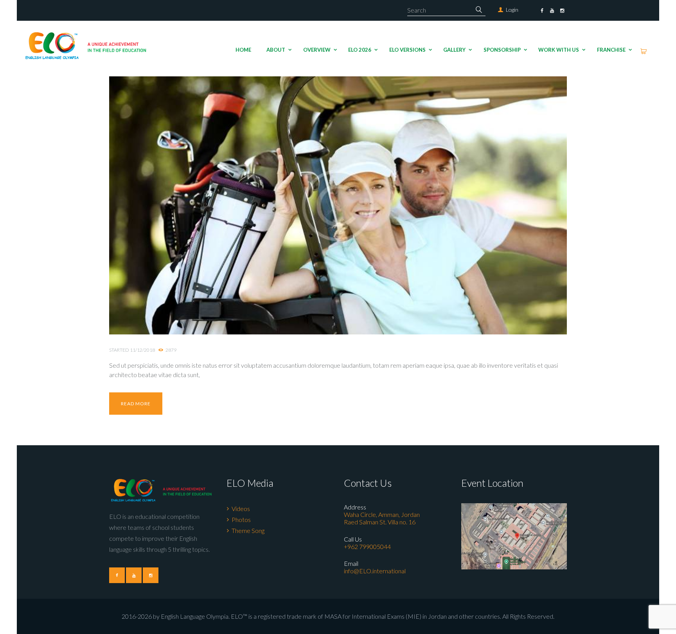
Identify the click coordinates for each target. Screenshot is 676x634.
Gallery (454, 50)
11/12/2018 (142, 350)
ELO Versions (407, 50)
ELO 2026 (359, 50)
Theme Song (248, 530)
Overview (317, 50)
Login (512, 9)
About (275, 50)
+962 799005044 (367, 546)
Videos (241, 508)
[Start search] (479, 9)
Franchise (611, 50)
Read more (136, 403)
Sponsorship (502, 50)
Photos (241, 519)
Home (243, 50)
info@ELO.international (375, 570)
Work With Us (558, 50)
